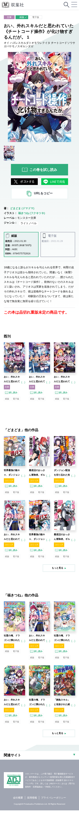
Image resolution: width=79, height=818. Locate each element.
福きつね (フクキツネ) (31, 213)
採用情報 (32, 797)
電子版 (35, 17)
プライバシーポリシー (53, 797)
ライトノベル (29, 223)
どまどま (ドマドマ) (22, 208)
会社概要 (18, 797)
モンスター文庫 (26, 217)
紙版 (22, 17)
